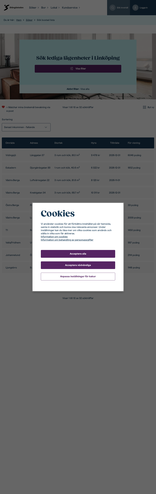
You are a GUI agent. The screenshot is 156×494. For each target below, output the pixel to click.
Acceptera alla (78, 253)
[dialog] (78, 247)
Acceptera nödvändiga (78, 265)
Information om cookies (54, 236)
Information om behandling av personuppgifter (67, 239)
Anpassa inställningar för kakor (78, 276)
